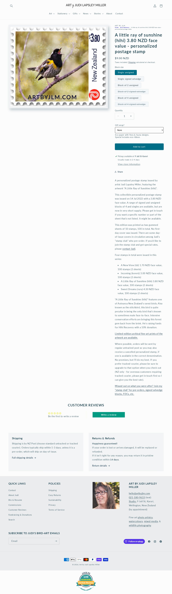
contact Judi (128, 248)
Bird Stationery (124, 27)
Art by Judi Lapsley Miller (89, 564)
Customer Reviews (17, 510)
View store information (129, 164)
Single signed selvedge (129, 79)
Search (11, 519)
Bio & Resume (15, 500)
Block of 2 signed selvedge (133, 92)
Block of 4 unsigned (128, 98)
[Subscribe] (56, 541)
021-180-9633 (137, 497)
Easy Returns (55, 495)
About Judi (13, 495)
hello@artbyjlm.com (139, 493)
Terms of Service (56, 510)
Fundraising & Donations (20, 515)
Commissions (14, 505)
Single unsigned (126, 72)
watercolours (136, 521)
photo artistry (145, 517)
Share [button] (120, 171)
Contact (12, 490)
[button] (11, 6)
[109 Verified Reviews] (86, 591)
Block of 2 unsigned (128, 85)
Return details (99, 465)
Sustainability (55, 500)
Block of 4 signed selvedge (133, 105)
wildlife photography (140, 525)
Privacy (52, 505)
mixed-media (151, 521)
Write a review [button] (109, 414)
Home (117, 27)
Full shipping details (22, 457)
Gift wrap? (119, 125)
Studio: (132, 501)
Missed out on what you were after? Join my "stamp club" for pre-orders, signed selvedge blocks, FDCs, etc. (139, 390)
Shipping (132, 62)
